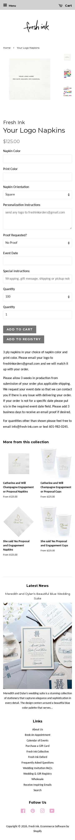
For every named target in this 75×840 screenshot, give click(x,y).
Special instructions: (16, 271)
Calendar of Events (37, 740)
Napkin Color (12, 151)
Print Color (10, 169)
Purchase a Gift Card (37, 746)
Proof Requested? (15, 235)
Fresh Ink (34, 826)
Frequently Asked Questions (37, 762)
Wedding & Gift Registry (37, 774)
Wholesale (37, 779)
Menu (12, 6)
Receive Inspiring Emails (37, 785)
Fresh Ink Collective (37, 751)
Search (37, 790)
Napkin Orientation (16, 187)
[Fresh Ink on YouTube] (52, 812)
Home (6, 47)
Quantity (9, 289)
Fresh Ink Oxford (37, 757)
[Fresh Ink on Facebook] (23, 812)
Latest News (37, 586)
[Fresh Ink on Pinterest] (32, 812)
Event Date (10, 253)
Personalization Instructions (21, 205)
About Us (37, 729)
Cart (68, 6)
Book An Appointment (37, 735)
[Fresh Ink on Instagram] (42, 812)
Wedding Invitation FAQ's (37, 768)
